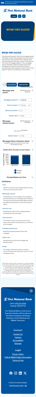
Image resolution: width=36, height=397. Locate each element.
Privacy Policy (18, 354)
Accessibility (18, 340)
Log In (14, 16)
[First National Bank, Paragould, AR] (18, 10)
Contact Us (18, 334)
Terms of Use (18, 360)
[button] (18, 91)
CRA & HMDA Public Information (18, 357)
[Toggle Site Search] (19, 16)
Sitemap (18, 343)
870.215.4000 (20, 303)
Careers (18, 337)
